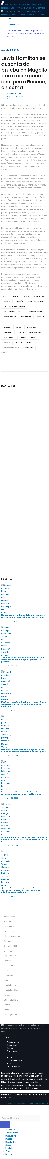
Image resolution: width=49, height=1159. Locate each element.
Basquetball (9, 926)
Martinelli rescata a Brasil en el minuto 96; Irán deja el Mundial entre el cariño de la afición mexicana (23, 704)
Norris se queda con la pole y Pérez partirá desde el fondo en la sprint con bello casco (22, 522)
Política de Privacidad (38, 1104)
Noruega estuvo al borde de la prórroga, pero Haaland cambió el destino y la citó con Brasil (23, 616)
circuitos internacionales (14, 306)
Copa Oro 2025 (10, 946)
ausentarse (39, 296)
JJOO (6, 970)
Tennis (7, 1005)
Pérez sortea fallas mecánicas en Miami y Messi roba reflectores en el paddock (23, 493)
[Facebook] (7, 356)
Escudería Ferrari (35, 312)
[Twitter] (7, 359)
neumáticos (31, 327)
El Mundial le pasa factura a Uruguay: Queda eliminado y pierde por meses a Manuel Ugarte (23, 750)
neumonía (7, 332)
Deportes (8, 951)
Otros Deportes (13, 1066)
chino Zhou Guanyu (36, 301)
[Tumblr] (7, 364)
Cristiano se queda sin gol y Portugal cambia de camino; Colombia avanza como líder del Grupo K (24, 839)
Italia (6, 322)
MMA (6, 980)
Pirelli (23, 337)
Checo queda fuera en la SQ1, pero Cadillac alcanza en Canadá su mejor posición (22, 465)
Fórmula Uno (26, 317)
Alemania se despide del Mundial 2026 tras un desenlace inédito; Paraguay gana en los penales (23, 659)
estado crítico (10, 317)
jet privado (18, 322)
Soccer (7, 995)
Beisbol (10, 1048)
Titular (7, 1010)
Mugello (7, 327)
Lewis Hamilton (34, 322)
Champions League (12, 936)
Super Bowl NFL (11, 1000)
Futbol (9, 1057)
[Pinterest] (7, 367)
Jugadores (8, 975)
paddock (20, 332)
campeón (19, 301)
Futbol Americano (14, 1060)
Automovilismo (10, 917)
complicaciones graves (13, 312)
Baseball (8, 921)
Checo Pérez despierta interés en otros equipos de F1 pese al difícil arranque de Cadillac (23, 435)
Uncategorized (10, 1014)
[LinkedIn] (7, 362)
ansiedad (14, 296)
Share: (4, 352)
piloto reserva (9, 337)
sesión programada (12, 348)
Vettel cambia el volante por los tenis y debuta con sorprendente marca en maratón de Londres (23, 552)
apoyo (26, 296)
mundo (18, 327)
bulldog (7, 301)
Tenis (9, 1063)
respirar (7, 343)
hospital (40, 317)
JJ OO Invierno (10, 966)
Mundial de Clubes (12, 990)
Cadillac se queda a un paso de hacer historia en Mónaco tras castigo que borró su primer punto (22, 405)
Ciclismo (7, 941)
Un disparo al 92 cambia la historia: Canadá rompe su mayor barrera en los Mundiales (22, 793)
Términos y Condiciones (16, 1104)
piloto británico (36, 332)
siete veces (29, 348)
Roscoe (19, 343)
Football (7, 961)
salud (29, 343)
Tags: (3, 296)
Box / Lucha (9, 931)
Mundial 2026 (10, 985)
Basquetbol (12, 1045)
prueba (33, 337)
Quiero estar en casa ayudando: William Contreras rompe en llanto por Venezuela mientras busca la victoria (21, 890)
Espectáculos (10, 956)
